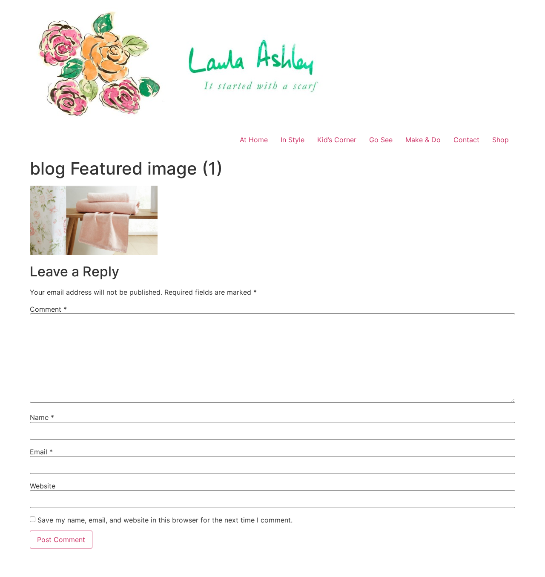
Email (41, 451)
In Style (292, 139)
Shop (500, 139)
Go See (381, 139)
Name (42, 417)
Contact (466, 139)
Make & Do (423, 139)
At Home (254, 139)
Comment (48, 309)
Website (42, 485)
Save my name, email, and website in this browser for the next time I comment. (165, 520)
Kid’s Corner (336, 139)
